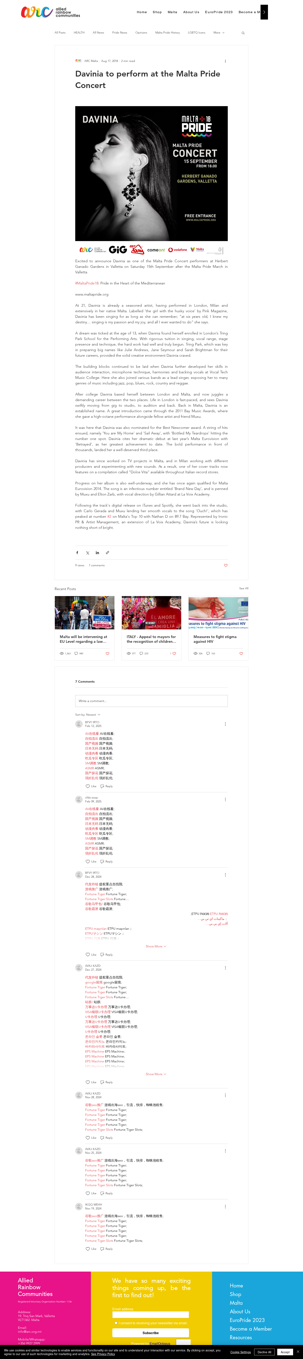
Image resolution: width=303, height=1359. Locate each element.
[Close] (298, 1352)
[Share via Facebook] (77, 553)
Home (236, 1285)
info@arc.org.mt (29, 1331)
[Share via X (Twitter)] (87, 553)
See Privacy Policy (103, 1354)
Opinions (141, 32)
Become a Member (251, 1328)
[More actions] (225, 60)
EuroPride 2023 (247, 1320)
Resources (241, 1337)
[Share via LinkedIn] (97, 553)
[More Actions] (225, 724)
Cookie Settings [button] (240, 1352)
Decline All (264, 1352)
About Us (240, 1311)
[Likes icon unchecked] (87, 786)
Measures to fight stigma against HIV (215, 639)
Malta (236, 1303)
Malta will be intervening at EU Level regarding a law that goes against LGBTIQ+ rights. (83, 639)
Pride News (119, 32)
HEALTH (79, 32)
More (217, 32)
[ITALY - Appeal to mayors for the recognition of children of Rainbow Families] (151, 612)
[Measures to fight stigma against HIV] (218, 612)
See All (243, 588)
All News (98, 32)
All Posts (60, 32)
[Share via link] (107, 553)
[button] (243, 32)
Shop (235, 1294)
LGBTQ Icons (196, 32)
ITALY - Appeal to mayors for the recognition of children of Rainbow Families (151, 639)
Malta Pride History (167, 32)
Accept (285, 1352)
